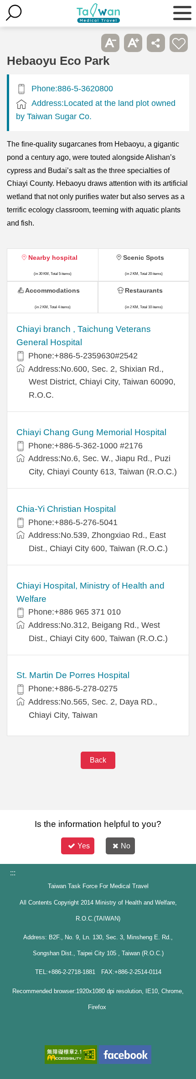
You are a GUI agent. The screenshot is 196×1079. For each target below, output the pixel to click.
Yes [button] (83, 846)
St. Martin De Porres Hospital (72, 675)
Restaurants (144, 290)
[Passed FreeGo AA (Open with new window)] (71, 1054)
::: (12, 873)
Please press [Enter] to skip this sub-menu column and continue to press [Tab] (87, 43)
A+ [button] (133, 43)
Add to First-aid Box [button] (179, 43)
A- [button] (110, 43)
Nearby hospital (52, 257)
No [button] (125, 846)
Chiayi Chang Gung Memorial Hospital (91, 432)
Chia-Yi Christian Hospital (66, 509)
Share (156, 43)
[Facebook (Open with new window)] (125, 1054)
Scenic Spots (143, 257)
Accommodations (52, 290)
